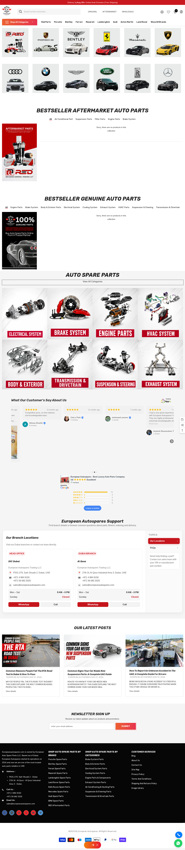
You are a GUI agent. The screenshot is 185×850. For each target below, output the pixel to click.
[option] (31, 666)
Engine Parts (114, 119)
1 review (104, 420)
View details (11, 691)
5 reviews (63, 420)
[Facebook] (4, 812)
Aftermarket (110, 12)
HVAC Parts (123, 208)
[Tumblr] (26, 812)
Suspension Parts (84, 119)
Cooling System (90, 208)
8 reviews (21, 425)
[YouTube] (33, 812)
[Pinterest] (19, 812)
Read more (142, 424)
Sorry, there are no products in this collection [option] (111, 129)
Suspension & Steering (142, 208)
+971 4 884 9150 (21, 577)
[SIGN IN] (162, 11)
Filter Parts (100, 119)
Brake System (129, 119)
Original (92, 12)
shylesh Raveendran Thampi (155, 431)
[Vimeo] (40, 812)
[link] (24, 313)
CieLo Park (64, 417)
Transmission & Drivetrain (168, 208)
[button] (13, 441)
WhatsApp (23, 604)
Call (56, 604)
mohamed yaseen (109, 417)
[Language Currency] (181, 11)
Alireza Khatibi (24, 423)
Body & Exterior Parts (51, 208)
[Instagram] (11, 812)
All (50, 119)
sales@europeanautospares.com (29, 585)
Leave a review (92, 508)
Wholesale (128, 12)
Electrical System (72, 208)
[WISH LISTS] (168, 11)
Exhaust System (108, 208)
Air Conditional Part (64, 119)
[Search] (49, 12)
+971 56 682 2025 (22, 580)
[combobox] (51, 12)
